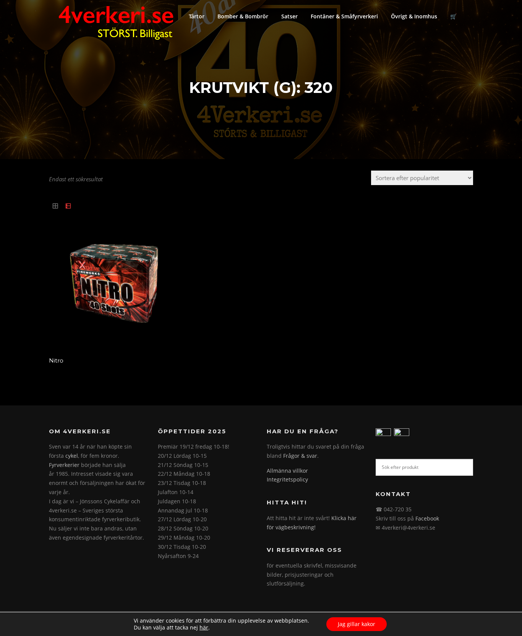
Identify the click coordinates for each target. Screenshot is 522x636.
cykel (71, 455)
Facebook (427, 518)
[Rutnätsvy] (55, 206)
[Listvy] (68, 206)
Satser (289, 16)
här (203, 627)
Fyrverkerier (64, 464)
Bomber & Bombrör (242, 16)
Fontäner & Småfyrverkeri (344, 16)
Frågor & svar (300, 455)
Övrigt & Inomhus (414, 16)
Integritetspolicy (287, 479)
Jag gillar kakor (356, 624)
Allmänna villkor (287, 470)
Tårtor (196, 16)
